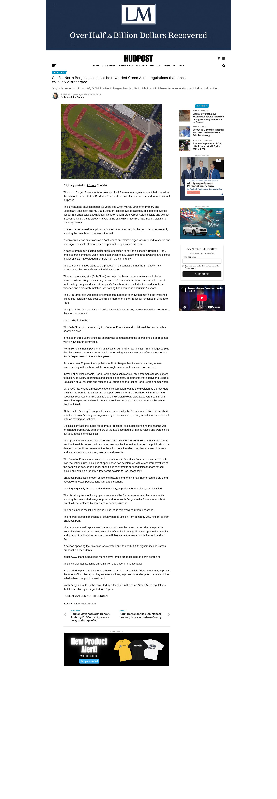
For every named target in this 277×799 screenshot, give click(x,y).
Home (96, 65)
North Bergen (90, 604)
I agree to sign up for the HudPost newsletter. (202, 267)
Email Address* (190, 257)
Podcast (140, 65)
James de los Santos (73, 97)
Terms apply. (190, 268)
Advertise (169, 65)
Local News (108, 65)
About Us (155, 65)
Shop (181, 65)
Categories (125, 65)
